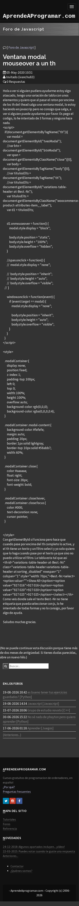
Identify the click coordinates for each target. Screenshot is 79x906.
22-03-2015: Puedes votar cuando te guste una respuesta (39, 851)
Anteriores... (10, 856)
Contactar (17, 866)
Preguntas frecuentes (17, 791)
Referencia (10, 828)
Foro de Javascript (21, 47)
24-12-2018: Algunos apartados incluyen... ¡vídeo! (34, 847)
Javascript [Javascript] (43, 703)
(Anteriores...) (12, 735)
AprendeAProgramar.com (39, 16)
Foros (6, 824)
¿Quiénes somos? (21, 871)
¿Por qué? (9, 787)
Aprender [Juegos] (41, 728)
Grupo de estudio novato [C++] (49, 710)
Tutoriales (9, 819)
